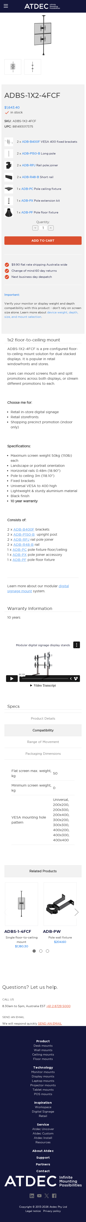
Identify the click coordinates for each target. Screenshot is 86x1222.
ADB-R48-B (23, 544)
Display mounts (43, 1076)
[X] (46, 1196)
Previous (5, 911)
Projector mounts (43, 1085)
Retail (43, 1116)
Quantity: (43, 222)
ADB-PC (20, 549)
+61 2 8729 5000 (58, 1006)
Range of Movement (43, 742)
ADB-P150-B (24, 534)
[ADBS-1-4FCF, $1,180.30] (21, 904)
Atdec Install (43, 1137)
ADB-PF (20, 560)
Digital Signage (43, 1111)
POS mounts (43, 1094)
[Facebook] (54, 1196)
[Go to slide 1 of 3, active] (34, 951)
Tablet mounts (43, 1089)
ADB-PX (20, 554)
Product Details (43, 718)
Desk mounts (43, 1045)
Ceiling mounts (43, 1054)
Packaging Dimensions (43, 753)
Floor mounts (43, 1059)
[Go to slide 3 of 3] (47, 951)
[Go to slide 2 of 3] (40, 951)
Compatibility (43, 730)
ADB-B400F (23, 529)
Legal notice (33, 1211)
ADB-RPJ (21, 539)
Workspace (43, 1107)
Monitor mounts (43, 1072)
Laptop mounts (43, 1080)
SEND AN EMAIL (50, 1023)
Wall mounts (43, 1050)
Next (76, 911)
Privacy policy (52, 1211)
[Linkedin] (32, 1196)
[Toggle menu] (5, 6)
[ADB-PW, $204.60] (60, 904)
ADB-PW (52, 931)
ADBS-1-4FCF (17, 931)
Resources (43, 1142)
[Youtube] (39, 1196)
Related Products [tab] (43, 871)
